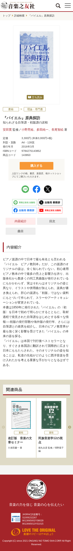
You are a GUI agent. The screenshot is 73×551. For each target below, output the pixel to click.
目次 (52, 221)
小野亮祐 (28, 129)
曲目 (21, 231)
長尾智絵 (57, 129)
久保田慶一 (13, 447)
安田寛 (7, 129)
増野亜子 (59, 447)
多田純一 (42, 129)
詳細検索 (19, 15)
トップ (6, 15)
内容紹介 (21, 221)
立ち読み (37, 97)
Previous (3, 427)
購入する (36, 165)
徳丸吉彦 (42, 447)
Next (70, 427)
